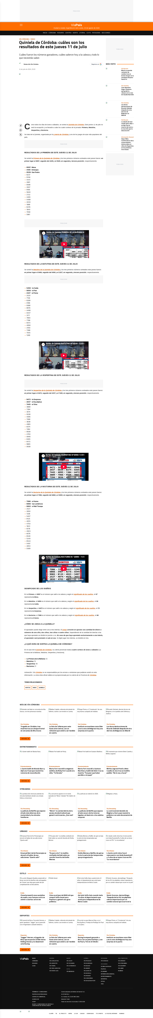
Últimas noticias (106, 966)
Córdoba (52, 33)
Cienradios (90, 1013)
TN (56, 1013)
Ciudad (82, 1013)
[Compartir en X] (20, 134)
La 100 (76, 1013)
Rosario (60, 33)
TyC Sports (99, 1013)
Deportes (104, 979)
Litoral (82, 33)
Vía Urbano (121, 960)
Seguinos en (95, 64)
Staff (34, 1001)
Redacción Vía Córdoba (31, 64)
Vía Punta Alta (53, 970)
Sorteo (27, 688)
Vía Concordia (88, 978)
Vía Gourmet (122, 965)
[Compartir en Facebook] (20, 125)
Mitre (70, 1013)
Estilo (103, 981)
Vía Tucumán (70, 963)
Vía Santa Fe (87, 970)
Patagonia (96, 33)
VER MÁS (24, 738)
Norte (75, 33)
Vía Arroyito (53, 963)
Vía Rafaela (87, 973)
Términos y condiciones (39, 991)
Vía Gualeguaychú (89, 980)
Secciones (106, 33)
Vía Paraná (87, 975)
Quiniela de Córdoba (44, 650)
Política (103, 969)
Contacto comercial (38, 996)
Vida (102, 983)
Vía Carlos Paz (54, 960)
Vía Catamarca (71, 965)
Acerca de (35, 999)
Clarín (51, 1013)
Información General (108, 974)
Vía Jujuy (69, 960)
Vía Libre (121, 968)
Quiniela (41, 688)
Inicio (45, 33)
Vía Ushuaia (104, 960)
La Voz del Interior (111, 1013)
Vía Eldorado (88, 963)
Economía (104, 971)
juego (65, 630)
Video (33, 39)
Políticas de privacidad (39, 994)
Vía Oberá (87, 968)
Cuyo (89, 33)
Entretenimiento (106, 976)
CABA (34, 965)
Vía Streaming (122, 963)
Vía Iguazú (87, 965)
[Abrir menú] (37, 25)
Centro (68, 33)
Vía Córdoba (24, 39)
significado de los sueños (83, 594)
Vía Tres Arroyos (54, 968)
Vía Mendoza (70, 971)
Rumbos (120, 970)
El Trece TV (62, 1013)
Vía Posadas (87, 960)
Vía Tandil (52, 965)
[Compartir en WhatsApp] (20, 130)
